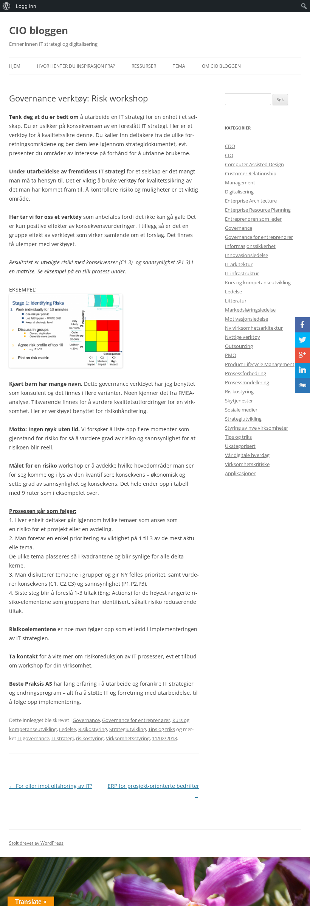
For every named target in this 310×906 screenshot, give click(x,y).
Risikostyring (92, 729)
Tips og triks (161, 729)
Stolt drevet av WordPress (36, 843)
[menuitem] (6, 6)
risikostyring (90, 738)
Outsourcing (239, 346)
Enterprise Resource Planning (258, 209)
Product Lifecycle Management (259, 364)
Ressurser (144, 66)
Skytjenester (239, 400)
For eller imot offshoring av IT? (50, 785)
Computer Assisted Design (254, 164)
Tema (179, 66)
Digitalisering (239, 191)
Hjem (14, 66)
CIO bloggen (38, 30)
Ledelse (67, 729)
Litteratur (235, 300)
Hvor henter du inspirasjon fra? (76, 66)
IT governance (33, 738)
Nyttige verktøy (242, 337)
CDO (230, 146)
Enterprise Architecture (251, 200)
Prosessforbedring (245, 373)
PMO (230, 355)
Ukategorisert (240, 446)
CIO (229, 155)
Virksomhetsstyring (128, 738)
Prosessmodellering (247, 382)
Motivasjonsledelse (246, 318)
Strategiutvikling (127, 729)
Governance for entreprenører (136, 720)
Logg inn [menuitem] (26, 6)
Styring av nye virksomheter (256, 427)
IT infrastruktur (242, 273)
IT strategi (62, 738)
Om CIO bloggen (221, 66)
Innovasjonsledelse (246, 255)
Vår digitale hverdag (247, 455)
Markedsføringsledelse (250, 309)
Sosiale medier (241, 409)
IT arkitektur (239, 264)
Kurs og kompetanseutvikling (258, 282)
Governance (86, 720)
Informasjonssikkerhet (250, 246)
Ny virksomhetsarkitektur (254, 327)
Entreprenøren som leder (253, 218)
